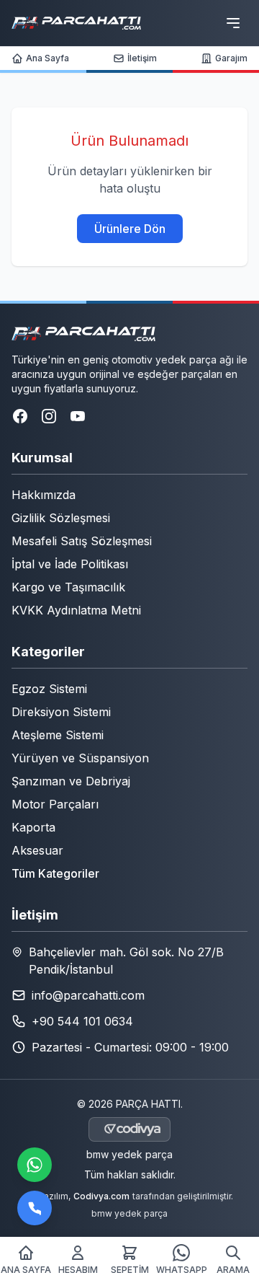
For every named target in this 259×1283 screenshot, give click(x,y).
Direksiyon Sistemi (61, 712)
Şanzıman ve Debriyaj (71, 781)
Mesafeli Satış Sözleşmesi (82, 541)
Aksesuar (37, 850)
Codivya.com (101, 1196)
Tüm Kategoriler (55, 873)
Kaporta (33, 827)
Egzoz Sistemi (49, 689)
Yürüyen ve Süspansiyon (80, 758)
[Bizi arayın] (34, 1208)
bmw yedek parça (129, 1154)
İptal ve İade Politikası (70, 564)
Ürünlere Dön (129, 228)
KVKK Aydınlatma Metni (76, 610)
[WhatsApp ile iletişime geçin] (34, 1164)
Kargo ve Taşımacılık (68, 587)
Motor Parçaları (55, 804)
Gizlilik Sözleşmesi (61, 518)
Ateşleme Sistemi (58, 735)
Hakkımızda (44, 495)
